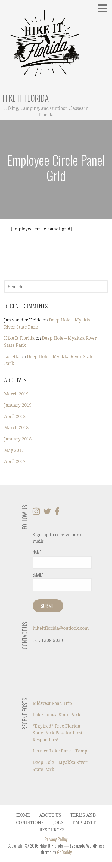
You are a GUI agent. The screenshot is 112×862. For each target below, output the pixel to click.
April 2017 (15, 461)
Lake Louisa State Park (56, 714)
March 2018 (16, 427)
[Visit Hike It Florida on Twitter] (47, 513)
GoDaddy (64, 852)
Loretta (12, 356)
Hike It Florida (26, 98)
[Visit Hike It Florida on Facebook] (57, 513)
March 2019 (16, 394)
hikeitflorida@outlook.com (61, 628)
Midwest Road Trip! (53, 703)
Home (23, 815)
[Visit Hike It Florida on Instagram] (36, 513)
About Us (50, 815)
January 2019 (18, 405)
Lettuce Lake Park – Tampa (61, 751)
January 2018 (18, 439)
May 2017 (14, 450)
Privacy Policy (56, 839)
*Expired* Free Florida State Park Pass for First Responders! (57, 732)
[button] (104, 8)
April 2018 (15, 416)
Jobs (58, 822)
